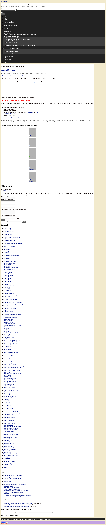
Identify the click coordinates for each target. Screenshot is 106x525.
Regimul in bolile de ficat (9, 420)
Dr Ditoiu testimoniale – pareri (10, 56)
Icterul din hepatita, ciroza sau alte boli (12, 373)
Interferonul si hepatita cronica (10, 379)
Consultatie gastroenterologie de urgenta (12, 54)
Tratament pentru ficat (8, 447)
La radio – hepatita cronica (9, 24)
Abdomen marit (7, 229)
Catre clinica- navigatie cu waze (10, 60)
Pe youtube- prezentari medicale (11, 487)
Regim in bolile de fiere (8, 416)
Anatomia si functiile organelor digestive (12, 243)
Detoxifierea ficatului (8, 307)
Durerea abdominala (8, 319)
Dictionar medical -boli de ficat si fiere (12, 314)
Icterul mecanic (7, 375)
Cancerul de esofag (8, 275)
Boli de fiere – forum (8, 260)
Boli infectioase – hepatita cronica (11, 267)
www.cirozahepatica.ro (8, 469)
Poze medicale (6, 404)
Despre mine (6, 493)
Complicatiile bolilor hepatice (10, 299)
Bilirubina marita (7, 249)
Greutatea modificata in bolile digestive (12, 344)
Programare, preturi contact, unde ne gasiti (13, 492)
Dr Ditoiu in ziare (7, 31)
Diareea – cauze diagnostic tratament (12, 313)
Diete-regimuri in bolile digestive (10, 317)
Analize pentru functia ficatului (10, 242)
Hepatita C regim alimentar (9, 364)
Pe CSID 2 (6, 30)
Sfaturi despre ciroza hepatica (10, 429)
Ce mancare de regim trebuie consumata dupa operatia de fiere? (18, 503)
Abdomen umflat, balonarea (9, 231)
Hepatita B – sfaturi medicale (10, 357)
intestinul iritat (6, 382)
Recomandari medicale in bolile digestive (13, 413)
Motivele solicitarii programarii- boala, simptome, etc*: (13, 209)
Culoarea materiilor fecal (9, 113)
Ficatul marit (6, 331)
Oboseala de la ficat (8, 391)
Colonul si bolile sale (11, 50)
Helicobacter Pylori (7, 346)
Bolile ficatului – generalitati (12, 37)
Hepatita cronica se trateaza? (13, 42)
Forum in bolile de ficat (8, 337)
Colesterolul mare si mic (9, 293)
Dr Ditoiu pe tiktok (7, 59)
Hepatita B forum (7, 358)
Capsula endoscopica (8, 282)
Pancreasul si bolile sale (9, 397)
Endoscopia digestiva (8, 320)
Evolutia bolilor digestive (9, 323)
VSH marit (5, 467)
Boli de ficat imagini (7, 257)
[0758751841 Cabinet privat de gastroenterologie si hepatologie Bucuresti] (18, 9)
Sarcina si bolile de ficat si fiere (10, 428)
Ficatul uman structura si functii (10, 332)
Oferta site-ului (6, 393)
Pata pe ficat (6, 399)
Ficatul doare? (6, 329)
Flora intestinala (7, 335)
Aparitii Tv (5, 19)
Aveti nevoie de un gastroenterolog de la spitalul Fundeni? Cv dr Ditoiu (19, 34)
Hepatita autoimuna (8, 355)
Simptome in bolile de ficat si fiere (11, 434)
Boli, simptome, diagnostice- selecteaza (10, 512)
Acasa (4, 16)
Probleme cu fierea (7, 407)
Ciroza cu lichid (7, 288)
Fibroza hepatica (7, 326)
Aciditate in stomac (7, 234)
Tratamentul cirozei (7, 452)
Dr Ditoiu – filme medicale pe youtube (12, 478)
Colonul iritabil (8, 120)
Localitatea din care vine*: (7, 199)
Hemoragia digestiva (8, 349)
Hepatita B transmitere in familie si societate (13, 360)
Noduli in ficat (6, 388)
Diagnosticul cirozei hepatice (10, 310)
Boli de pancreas (7, 264)
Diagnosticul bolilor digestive (12, 51)
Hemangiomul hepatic (8, 348)
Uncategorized (6, 458)
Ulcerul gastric (6, 457)
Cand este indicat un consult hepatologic (12, 475)
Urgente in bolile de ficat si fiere (10, 460)
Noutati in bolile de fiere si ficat (10, 390)
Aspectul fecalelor (8, 70)
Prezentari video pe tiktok (9, 22)
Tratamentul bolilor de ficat (9, 450)
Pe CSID (5, 28)
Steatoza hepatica (7, 440)
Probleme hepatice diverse (9, 410)
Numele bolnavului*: (5, 196)
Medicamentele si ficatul (9, 387)
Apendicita (5, 245)
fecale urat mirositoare (16, 121)
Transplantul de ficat (8, 444)
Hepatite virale (6, 372)
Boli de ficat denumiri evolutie (10, 254)
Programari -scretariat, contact (10, 18)
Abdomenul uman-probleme (10, 232)
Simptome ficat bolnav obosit (10, 432)
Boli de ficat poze (7, 258)
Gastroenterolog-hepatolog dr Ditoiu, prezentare (14, 484)
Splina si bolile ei (7, 438)
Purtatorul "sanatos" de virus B (10, 411)
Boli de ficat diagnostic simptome (11, 36)
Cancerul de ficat (7, 276)
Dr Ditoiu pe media (7, 57)
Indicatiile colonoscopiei (8, 486)
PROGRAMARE (5, 522)
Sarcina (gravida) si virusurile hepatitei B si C (14, 426)
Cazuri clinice (6, 284)
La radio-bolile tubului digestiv (10, 25)
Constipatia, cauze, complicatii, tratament (13, 302)
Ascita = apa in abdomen (9, 246)
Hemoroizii (6, 351)
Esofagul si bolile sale (8, 322)
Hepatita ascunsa (7, 354)
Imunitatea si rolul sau (8, 376)
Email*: (2, 206)
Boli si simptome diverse (9, 269)
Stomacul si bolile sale (8, 441)
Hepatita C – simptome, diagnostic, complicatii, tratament (16, 363)
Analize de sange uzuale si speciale (11, 237)
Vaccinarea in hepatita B (9, 461)
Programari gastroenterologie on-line (11, 489)
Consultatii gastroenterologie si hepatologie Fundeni (15, 304)
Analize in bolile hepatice (12, 40)
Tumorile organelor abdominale (10, 455)
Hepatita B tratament (8, 361)
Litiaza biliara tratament (8, 384)
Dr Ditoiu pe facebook (8, 27)
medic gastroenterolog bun (28, 121)
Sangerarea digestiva (8, 425)
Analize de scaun (7, 239)
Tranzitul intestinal (7, 446)
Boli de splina (6, 266)
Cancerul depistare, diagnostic (10, 279)
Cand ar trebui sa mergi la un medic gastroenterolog (15, 490)
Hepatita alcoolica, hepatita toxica (11, 352)
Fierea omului (6, 334)
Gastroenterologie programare (10, 343)
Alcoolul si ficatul (7, 235)
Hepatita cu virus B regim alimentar (11, 370)
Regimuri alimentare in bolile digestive (12, 422)
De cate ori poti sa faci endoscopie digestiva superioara (16, 506)
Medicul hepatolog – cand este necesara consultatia (18, 39)
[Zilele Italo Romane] (32, 177)
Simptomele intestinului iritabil (10, 437)
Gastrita (5, 338)
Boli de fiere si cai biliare (9, 47)
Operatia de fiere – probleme (10, 396)
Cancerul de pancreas (8, 278)
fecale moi (8, 121)
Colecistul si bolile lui (8, 291)
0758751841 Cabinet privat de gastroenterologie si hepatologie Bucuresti (17, 4)
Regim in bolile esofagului (9, 417)
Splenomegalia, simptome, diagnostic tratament (14, 504)
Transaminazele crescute (9, 443)
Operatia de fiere (7, 394)
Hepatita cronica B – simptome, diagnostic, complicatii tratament (21, 45)
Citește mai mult (11, 117)
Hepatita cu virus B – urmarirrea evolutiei (13, 369)
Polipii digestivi (6, 402)
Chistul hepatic (6, 287)
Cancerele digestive (10, 53)
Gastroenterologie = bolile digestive (11, 340)
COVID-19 (5, 305)
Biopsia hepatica (7, 251)
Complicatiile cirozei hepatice (10, 301)
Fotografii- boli (6, 33)
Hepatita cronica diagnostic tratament (14, 43)
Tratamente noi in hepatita (9, 449)
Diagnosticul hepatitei (8, 311)
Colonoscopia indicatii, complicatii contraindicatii (14, 295)
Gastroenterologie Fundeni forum (11, 48)
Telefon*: (3, 202)
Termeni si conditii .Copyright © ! (13, 496)
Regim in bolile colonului (9, 414)
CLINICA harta (4, 523)
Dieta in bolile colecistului (9, 316)
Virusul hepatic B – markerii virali (11, 466)
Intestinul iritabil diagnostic (9, 381)
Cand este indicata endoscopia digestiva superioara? (18, 495)
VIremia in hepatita (7, 464)
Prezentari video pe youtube (10, 21)
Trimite (2, 220)
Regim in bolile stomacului (9, 419)
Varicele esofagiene (8, 463)
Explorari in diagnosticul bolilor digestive (12, 325)
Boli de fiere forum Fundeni (9, 261)
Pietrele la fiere (6, 401)
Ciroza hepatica (7, 290)
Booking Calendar (7, 190)
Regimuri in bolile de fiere (9, 423)
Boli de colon (6, 252)
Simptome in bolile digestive (10, 435)
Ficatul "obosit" (6, 328)
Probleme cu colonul (8, 405)
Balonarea (5, 248)
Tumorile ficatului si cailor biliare (10, 453)
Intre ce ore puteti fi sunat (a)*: (8, 215)
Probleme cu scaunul (8, 408)
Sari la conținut (4, 1)
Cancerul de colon (7, 273)
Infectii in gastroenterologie (9, 378)
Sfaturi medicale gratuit (8, 431)
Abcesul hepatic (7, 228)
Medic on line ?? (7, 385)
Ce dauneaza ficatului (8, 285)
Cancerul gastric (7, 281)
